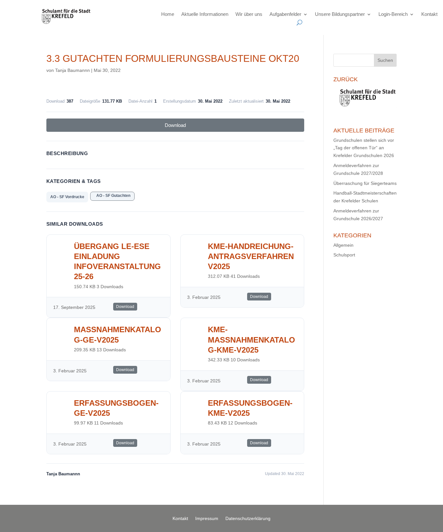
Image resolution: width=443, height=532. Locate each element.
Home (167, 14)
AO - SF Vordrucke (67, 197)
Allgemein (343, 245)
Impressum (206, 518)
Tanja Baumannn (72, 70)
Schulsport (344, 254)
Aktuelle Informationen (204, 14)
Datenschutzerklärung (247, 518)
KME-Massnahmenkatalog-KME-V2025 (251, 339)
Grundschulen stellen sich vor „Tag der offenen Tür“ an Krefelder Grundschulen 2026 (363, 148)
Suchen (385, 60)
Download (175, 125)
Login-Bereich (393, 14)
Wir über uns (248, 14)
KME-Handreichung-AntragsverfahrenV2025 (251, 256)
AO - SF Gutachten (112, 195)
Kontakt (429, 14)
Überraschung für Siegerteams (365, 183)
